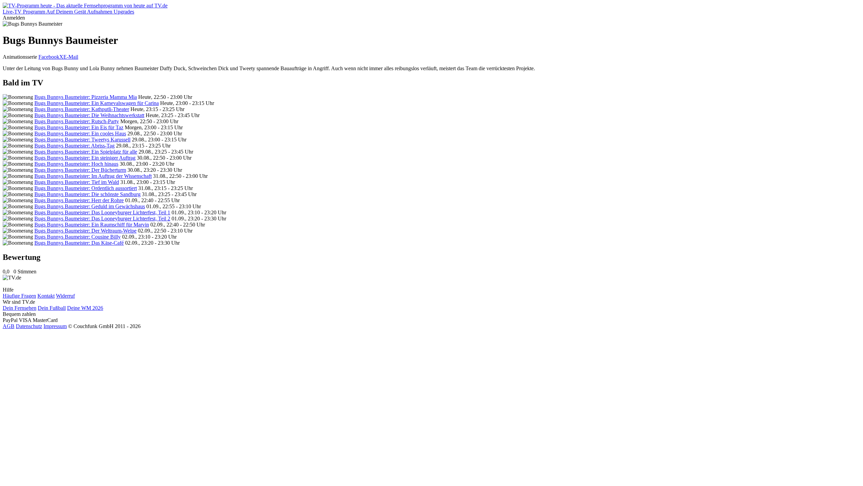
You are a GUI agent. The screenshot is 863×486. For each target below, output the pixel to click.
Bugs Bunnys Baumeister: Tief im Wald (76, 182)
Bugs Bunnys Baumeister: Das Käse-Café (79, 243)
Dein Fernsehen (19, 308)
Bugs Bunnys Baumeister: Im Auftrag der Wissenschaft (93, 176)
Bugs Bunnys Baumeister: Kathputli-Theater (81, 109)
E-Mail (70, 57)
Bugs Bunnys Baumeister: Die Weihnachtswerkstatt (89, 115)
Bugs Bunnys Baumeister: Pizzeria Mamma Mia (85, 97)
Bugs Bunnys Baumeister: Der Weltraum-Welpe (85, 231)
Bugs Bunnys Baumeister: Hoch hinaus (76, 164)
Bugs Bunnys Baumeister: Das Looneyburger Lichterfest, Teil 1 (102, 212)
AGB (8, 326)
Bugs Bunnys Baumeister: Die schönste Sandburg (87, 194)
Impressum (55, 326)
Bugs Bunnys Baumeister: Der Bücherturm (80, 170)
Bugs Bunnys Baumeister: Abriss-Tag (74, 145)
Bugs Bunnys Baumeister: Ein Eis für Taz (78, 127)
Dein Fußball (52, 308)
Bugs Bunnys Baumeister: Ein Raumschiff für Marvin (91, 224)
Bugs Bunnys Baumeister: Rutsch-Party (76, 121)
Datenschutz (29, 326)
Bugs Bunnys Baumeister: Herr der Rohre (79, 200)
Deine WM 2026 (85, 308)
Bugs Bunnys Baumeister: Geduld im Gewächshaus (89, 206)
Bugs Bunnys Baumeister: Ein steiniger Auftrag (85, 158)
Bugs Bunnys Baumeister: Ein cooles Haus (80, 133)
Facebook (48, 57)
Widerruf (65, 296)
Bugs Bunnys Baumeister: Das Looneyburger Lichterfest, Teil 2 (102, 218)
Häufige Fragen (19, 296)
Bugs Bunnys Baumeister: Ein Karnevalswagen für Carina (96, 103)
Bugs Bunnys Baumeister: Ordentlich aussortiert (85, 188)
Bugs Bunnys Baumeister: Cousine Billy (77, 237)
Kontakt (46, 296)
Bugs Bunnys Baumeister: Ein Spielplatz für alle (85, 152)
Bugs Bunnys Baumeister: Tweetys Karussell (82, 139)
